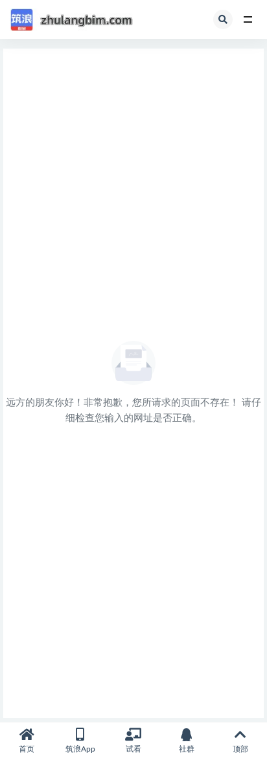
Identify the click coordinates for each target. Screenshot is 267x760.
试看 (133, 749)
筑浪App (80, 749)
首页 (26, 749)
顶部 (240, 749)
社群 (186, 749)
